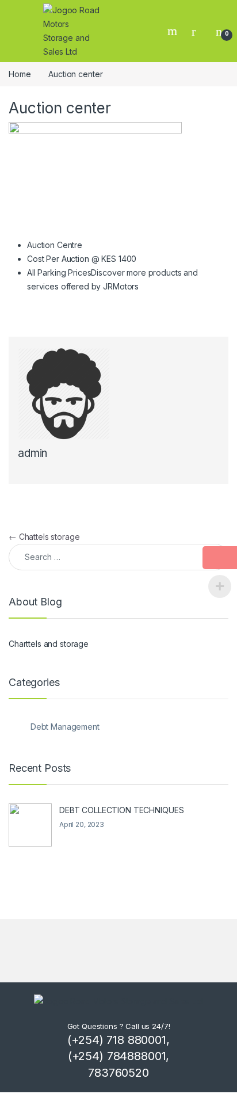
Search (173, 31)
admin (32, 453)
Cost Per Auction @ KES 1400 (81, 259)
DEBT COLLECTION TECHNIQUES (121, 810)
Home (19, 74)
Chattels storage (44, 537)
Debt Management (65, 726)
